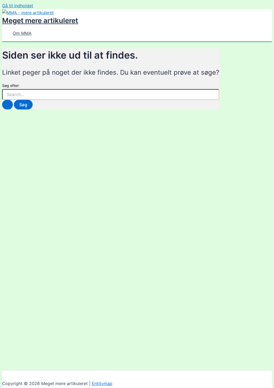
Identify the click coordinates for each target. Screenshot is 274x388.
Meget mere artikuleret (40, 20)
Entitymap (102, 383)
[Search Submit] (7, 104)
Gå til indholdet (17, 5)
